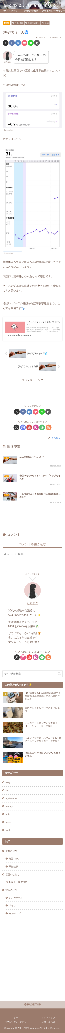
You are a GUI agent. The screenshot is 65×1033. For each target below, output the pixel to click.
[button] (37, 43)
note (8, 814)
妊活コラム (14, 858)
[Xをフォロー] (16, 427)
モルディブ (14, 913)
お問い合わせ (48, 1022)
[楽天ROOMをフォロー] (36, 427)
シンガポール (16, 897)
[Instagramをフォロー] (23, 427)
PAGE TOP (33, 1004)
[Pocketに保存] (24, 43)
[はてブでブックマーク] (18, 43)
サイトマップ (48, 1017)
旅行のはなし (13, 890)
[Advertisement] (32, 390)
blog (8, 782)
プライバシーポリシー (17, 1022)
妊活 (47, 23)
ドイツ (12, 905)
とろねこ (32, 603)
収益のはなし (13, 874)
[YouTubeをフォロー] (29, 427)
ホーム (17, 1017)
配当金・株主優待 (18, 882)
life (7, 23)
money (9, 806)
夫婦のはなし (34, 23)
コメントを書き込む (32, 544)
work (8, 830)
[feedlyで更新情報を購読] (42, 427)
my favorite (11, 798)
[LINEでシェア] (31, 43)
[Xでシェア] (5, 43)
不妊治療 (19, 23)
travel (8, 822)
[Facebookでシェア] (12, 43)
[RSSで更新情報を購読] (49, 427)
